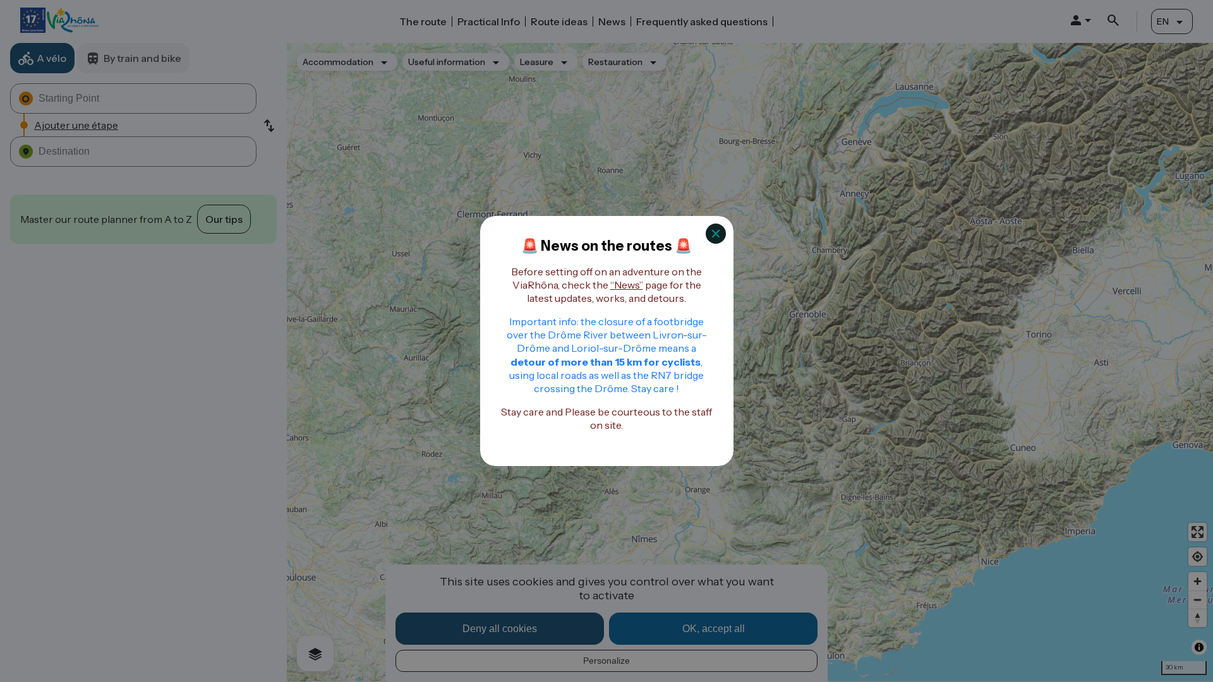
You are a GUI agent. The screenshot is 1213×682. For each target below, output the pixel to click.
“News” (626, 284)
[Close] (716, 234)
